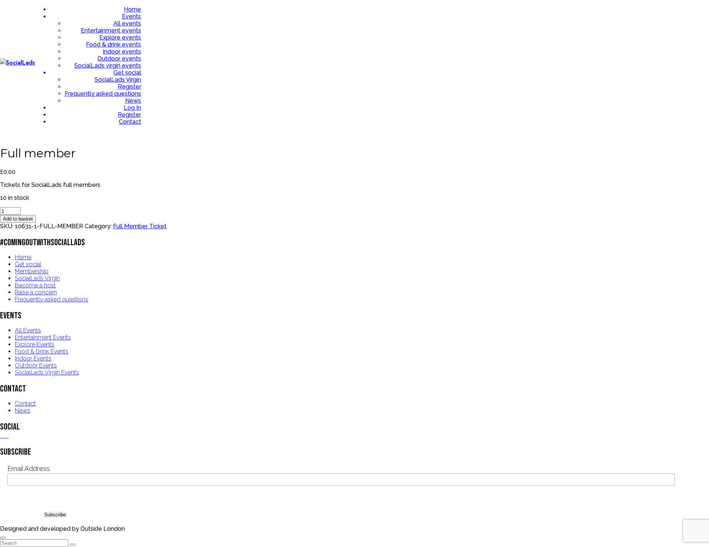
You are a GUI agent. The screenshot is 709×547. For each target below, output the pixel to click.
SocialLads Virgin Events (47, 372)
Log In (132, 107)
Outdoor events (119, 58)
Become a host (35, 285)
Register (129, 86)
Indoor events (122, 51)
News (133, 100)
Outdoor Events (36, 365)
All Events (28, 330)
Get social (127, 72)
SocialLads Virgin (118, 79)
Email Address (28, 468)
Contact (130, 121)
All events (127, 23)
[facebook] (2, 435)
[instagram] (6, 435)
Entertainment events (111, 30)
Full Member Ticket (140, 226)
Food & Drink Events (41, 351)
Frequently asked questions (103, 93)
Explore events (120, 37)
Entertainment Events (43, 337)
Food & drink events (113, 44)
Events (131, 16)
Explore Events (34, 344)
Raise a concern (36, 292)
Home (132, 9)
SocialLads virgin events (107, 65)
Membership (31, 271)
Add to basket (18, 219)
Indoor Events (33, 358)
